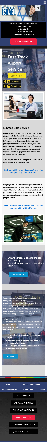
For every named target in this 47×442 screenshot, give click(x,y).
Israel (8, 385)
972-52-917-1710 (26, 32)
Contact (42, 390)
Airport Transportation (31, 385)
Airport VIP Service (9, 390)
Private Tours (28, 390)
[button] (45, 2)
